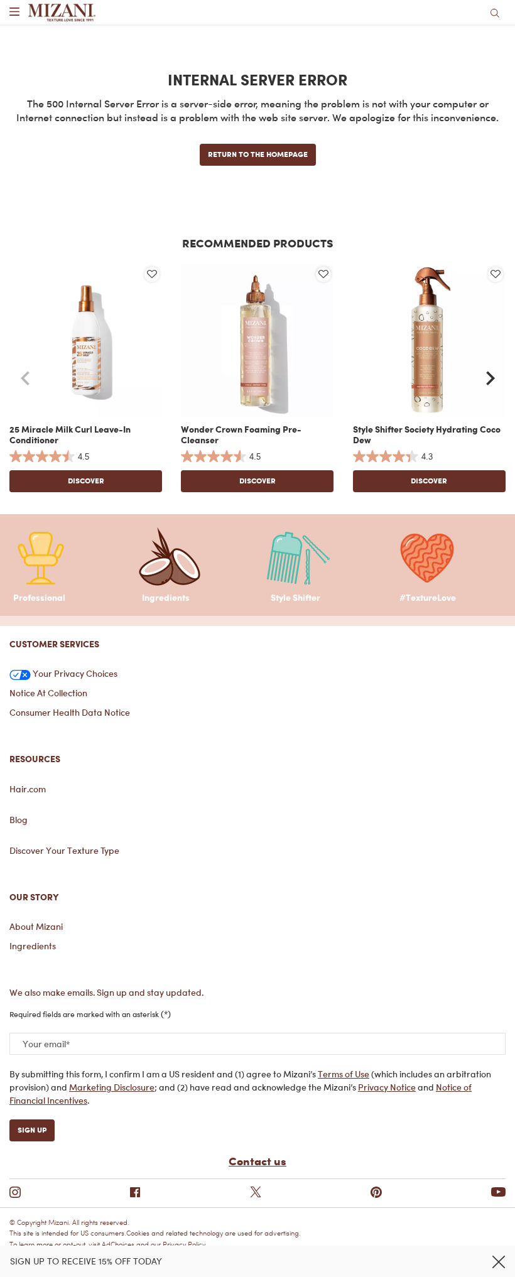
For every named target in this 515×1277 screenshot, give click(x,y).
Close (498, 1262)
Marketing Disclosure (111, 1087)
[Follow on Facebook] (135, 1192)
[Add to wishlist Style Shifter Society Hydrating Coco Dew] (495, 274)
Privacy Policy (184, 1245)
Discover (86, 480)
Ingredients (32, 945)
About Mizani (36, 926)
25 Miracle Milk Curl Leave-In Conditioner (70, 434)
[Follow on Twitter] (256, 1192)
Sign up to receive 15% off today (86, 1261)
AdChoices (118, 1245)
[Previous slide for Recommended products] (24, 379)
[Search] (495, 12)
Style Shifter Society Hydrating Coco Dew (427, 434)
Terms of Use (343, 1074)
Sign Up (32, 1129)
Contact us (257, 1161)
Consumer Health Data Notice (69, 712)
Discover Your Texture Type (64, 850)
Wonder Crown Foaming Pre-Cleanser (241, 434)
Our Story (34, 897)
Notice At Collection (48, 692)
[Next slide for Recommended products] (490, 379)
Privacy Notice (387, 1087)
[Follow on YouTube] (498, 1192)
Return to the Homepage (258, 154)
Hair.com (27, 789)
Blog (18, 819)
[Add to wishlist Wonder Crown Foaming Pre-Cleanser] (323, 274)
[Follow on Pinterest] (376, 1192)
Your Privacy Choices (74, 673)
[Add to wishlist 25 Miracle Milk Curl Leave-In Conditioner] (152, 274)
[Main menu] (14, 12)
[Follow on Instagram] (15, 1192)
